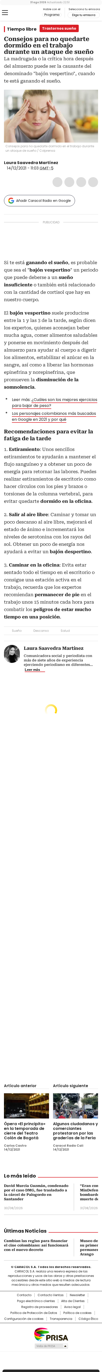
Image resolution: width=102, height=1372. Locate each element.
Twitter (69, 182)
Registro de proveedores (39, 1307)
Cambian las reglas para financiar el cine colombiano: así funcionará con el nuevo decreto (36, 1245)
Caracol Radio (24, 13)
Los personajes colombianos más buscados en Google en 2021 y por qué (54, 416)
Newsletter (77, 1295)
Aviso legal (72, 1307)
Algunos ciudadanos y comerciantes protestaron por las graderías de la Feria (75, 1131)
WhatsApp (93, 182)
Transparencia (61, 1319)
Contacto (24, 1295)
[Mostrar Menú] (5, 13)
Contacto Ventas (51, 1295)
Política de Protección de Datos (33, 1313)
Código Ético (88, 1319)
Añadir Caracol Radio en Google (43, 200)
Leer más (32, 670)
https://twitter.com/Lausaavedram (61, 162)
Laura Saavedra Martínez (31, 163)
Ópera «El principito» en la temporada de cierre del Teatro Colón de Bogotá (24, 1131)
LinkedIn (81, 182)
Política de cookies (77, 1313)
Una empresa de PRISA (51, 1334)
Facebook (57, 182)
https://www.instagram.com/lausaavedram (67, 162)
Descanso (41, 631)
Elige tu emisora (83, 15)
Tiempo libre (22, 29)
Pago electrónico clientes (36, 1301)
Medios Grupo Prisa (51, 1346)
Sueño (17, 631)
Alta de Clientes (73, 1301)
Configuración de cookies (24, 1319)
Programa (51, 14)
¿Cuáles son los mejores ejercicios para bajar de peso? (54, 402)
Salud (65, 631)
